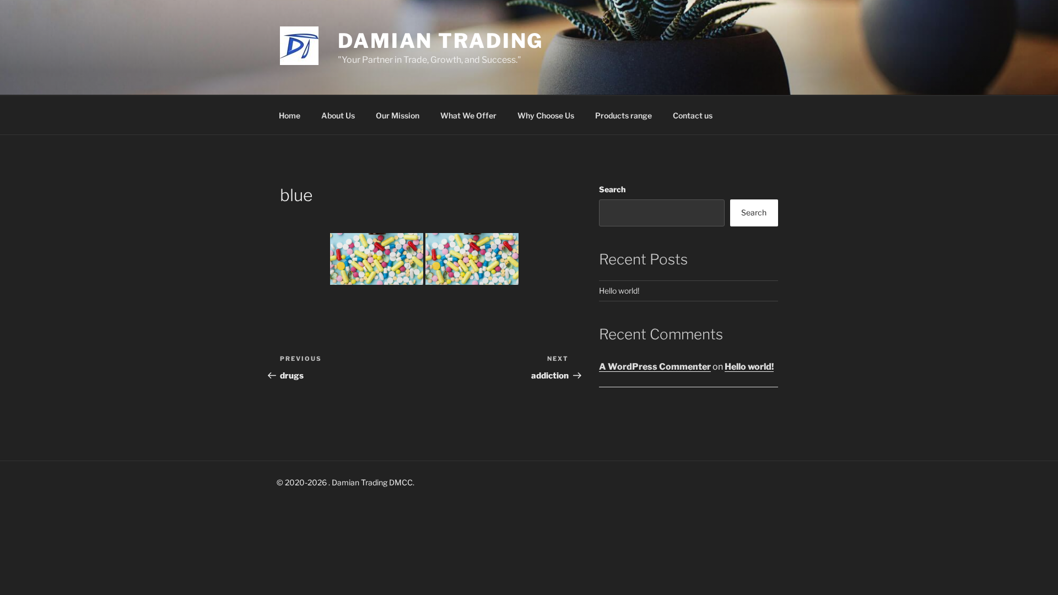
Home (289, 115)
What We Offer (468, 115)
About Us (338, 115)
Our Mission (397, 115)
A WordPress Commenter (655, 366)
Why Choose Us (545, 115)
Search (612, 189)
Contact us (692, 115)
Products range (623, 115)
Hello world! (619, 290)
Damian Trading (440, 41)
